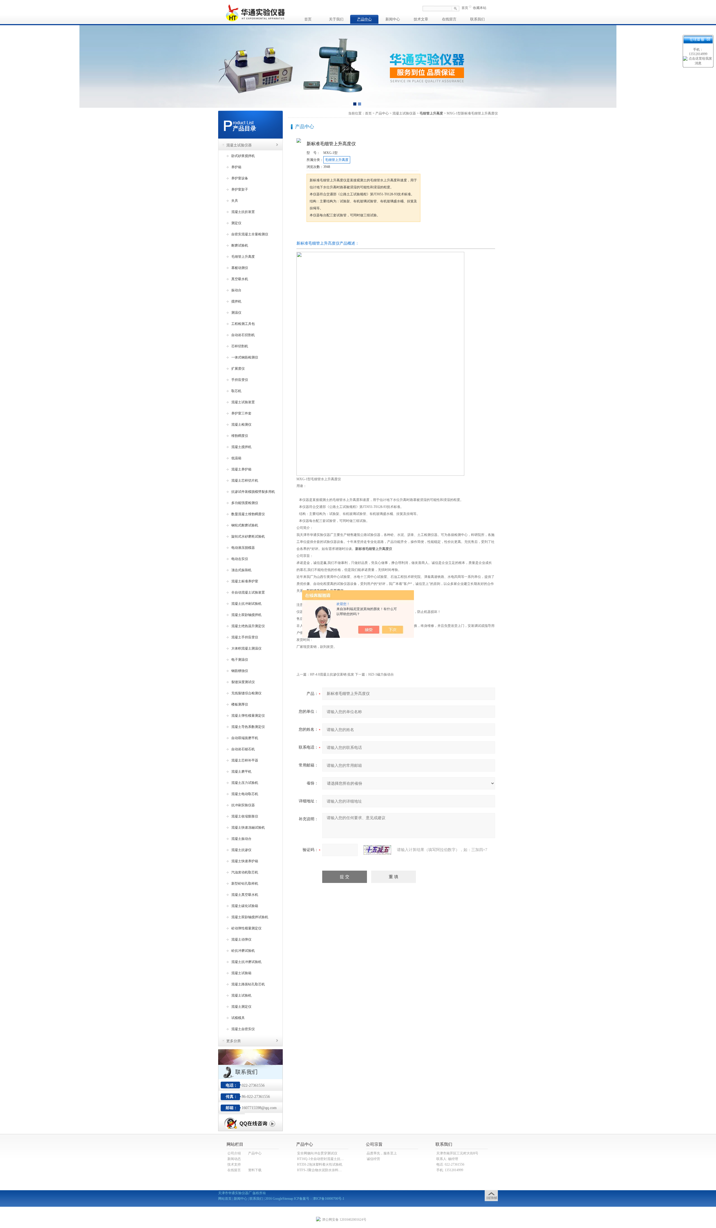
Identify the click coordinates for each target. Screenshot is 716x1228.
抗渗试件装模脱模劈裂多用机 (253, 492)
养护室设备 (239, 178)
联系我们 (477, 19)
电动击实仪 (239, 559)
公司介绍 (234, 1153)
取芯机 (236, 391)
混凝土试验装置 (243, 402)
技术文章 (421, 19)
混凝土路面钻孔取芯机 (248, 984)
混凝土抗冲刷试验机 (246, 604)
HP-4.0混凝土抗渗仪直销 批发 (332, 674)
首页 (464, 8)
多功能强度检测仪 (244, 503)
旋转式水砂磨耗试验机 (248, 536)
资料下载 (255, 1170)
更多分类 (233, 1041)
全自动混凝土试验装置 (248, 592)
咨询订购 (324, 232)
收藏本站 (479, 8)
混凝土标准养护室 (244, 581)
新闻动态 (234, 1159)
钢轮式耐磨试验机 (244, 525)
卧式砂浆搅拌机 (243, 156)
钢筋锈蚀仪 (239, 671)
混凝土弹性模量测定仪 (248, 716)
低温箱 (236, 458)
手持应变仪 (239, 380)
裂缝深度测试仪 (243, 682)
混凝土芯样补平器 (244, 760)
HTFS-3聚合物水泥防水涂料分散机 (322, 1170)
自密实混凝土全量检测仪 (249, 234)
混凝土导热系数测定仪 (248, 727)
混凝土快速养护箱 (244, 861)
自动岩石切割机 (243, 335)
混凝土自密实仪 (243, 1029)
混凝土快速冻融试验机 (248, 827)
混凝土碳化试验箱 (244, 906)
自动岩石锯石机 (243, 749)
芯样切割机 (239, 346)
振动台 (236, 290)
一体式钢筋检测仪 (244, 357)
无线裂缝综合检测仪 (246, 693)
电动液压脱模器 (243, 548)
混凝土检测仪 (241, 424)
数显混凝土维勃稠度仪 (248, 514)
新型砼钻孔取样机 (244, 883)
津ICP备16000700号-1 (328, 1199)
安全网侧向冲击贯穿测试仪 (317, 1153)
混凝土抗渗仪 (241, 850)
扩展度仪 (238, 369)
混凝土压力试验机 (244, 783)
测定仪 (236, 223)
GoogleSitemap (283, 1199)
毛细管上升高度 (243, 257)
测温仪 (236, 313)
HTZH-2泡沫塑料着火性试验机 (319, 1164)
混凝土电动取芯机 (244, 794)
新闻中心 (392, 19)
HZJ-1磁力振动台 (381, 674)
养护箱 (236, 167)
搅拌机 (236, 301)
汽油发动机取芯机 (244, 872)
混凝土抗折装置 (243, 212)
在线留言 (449, 19)
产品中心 (364, 19)
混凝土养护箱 (241, 469)
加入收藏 (365, 232)
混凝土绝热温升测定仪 (248, 626)
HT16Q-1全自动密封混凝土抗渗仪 (322, 1159)
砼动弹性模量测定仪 (246, 928)
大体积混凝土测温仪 (246, 648)
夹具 (234, 201)
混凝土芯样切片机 (244, 480)
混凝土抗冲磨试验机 (246, 962)
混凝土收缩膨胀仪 (244, 816)
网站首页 (225, 1199)
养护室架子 (239, 189)
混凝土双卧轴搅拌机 (246, 615)
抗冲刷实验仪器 (243, 805)
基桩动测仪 (239, 268)
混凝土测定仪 (241, 1007)
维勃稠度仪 (239, 436)
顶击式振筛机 (241, 570)
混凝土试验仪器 (239, 145)
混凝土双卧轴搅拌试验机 (249, 917)
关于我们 (336, 19)
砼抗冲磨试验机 (243, 951)
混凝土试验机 (241, 995)
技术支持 (234, 1164)
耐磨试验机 (239, 245)
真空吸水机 (239, 279)
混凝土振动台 (241, 839)
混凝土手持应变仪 (244, 637)
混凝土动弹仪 (241, 939)
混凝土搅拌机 (241, 447)
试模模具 (238, 1018)
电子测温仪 (239, 660)
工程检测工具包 (243, 324)
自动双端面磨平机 (244, 738)
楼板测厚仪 (239, 704)
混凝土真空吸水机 (244, 895)
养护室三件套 (241, 413)
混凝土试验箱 (241, 973)
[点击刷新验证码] (377, 850)
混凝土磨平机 (241, 772)
